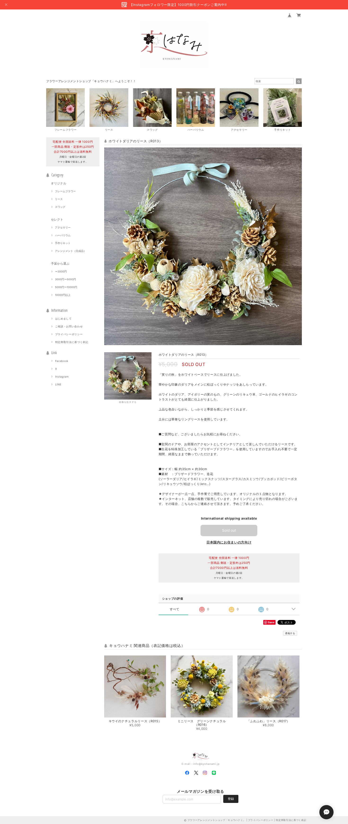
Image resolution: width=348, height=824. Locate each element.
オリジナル (58, 183)
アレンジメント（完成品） (70, 251)
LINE (58, 384)
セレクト (57, 219)
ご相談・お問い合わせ (69, 326)
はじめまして (63, 318)
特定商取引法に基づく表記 (71, 342)
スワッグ (60, 207)
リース (59, 199)
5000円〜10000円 (66, 287)
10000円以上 (63, 295)
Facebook (61, 361)
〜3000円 (61, 271)
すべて (174, 609)
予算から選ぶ (60, 263)
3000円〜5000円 (65, 279)
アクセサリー (63, 227)
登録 (231, 799)
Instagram (62, 376)
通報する (290, 633)
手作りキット (63, 243)
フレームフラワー (65, 191)
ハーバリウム (63, 235)
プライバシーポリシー (69, 334)
